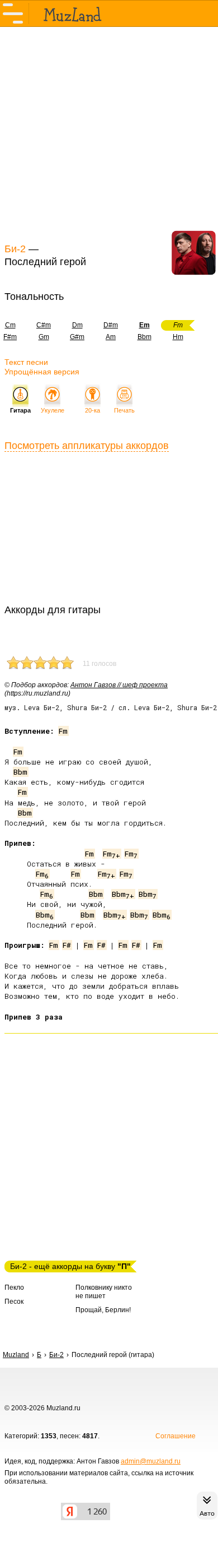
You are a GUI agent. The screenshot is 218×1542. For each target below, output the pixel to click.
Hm (178, 337)
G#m (77, 337)
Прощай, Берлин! (103, 1310)
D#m (110, 325)
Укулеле (52, 410)
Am (111, 337)
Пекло (14, 1287)
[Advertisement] (109, 133)
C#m (43, 325)
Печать (124, 410)
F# (67, 945)
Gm (44, 337)
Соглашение (175, 1436)
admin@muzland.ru (151, 1461)
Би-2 (15, 248)
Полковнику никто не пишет (103, 1292)
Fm (63, 731)
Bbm (144, 337)
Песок (13, 1301)
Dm (77, 325)
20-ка (92, 410)
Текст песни (26, 362)
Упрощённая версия (41, 371)
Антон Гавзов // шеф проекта (119, 685)
